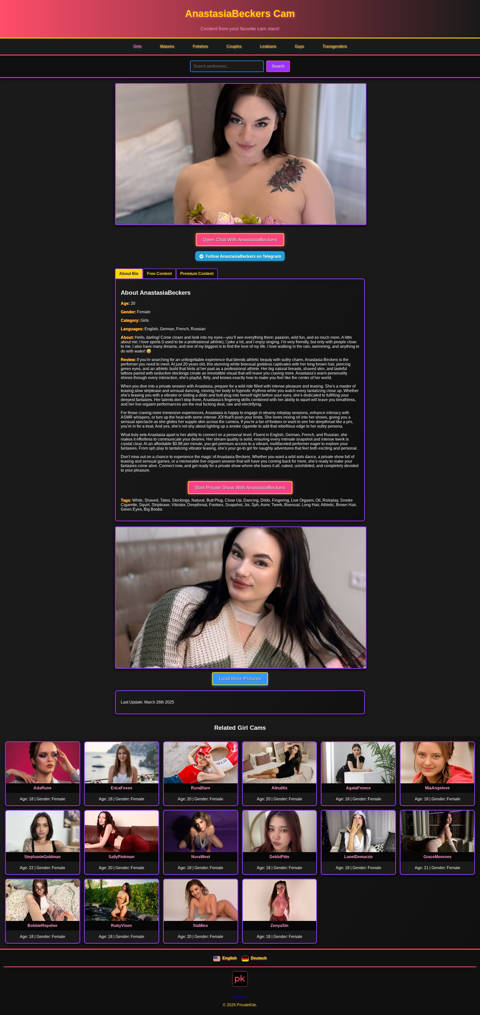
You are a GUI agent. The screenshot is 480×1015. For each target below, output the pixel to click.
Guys (299, 46)
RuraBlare (200, 788)
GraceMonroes (438, 857)
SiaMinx (200, 925)
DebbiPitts (279, 857)
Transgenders (334, 46)
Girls (137, 46)
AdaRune (43, 788)
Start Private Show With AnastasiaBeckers (240, 487)
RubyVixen (121, 925)
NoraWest (200, 857)
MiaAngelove (437, 788)
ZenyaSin (279, 925)
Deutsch (259, 958)
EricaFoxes (121, 788)
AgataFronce (358, 788)
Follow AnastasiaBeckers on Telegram (243, 256)
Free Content (159, 273)
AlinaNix (280, 788)
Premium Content (197, 273)
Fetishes (200, 46)
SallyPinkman (121, 857)
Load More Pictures (240, 678)
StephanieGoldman (42, 857)
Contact (240, 996)
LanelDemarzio (358, 857)
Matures (167, 46)
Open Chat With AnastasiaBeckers (240, 239)
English (229, 958)
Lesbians (268, 46)
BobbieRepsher (43, 925)
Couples (234, 46)
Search (278, 66)
